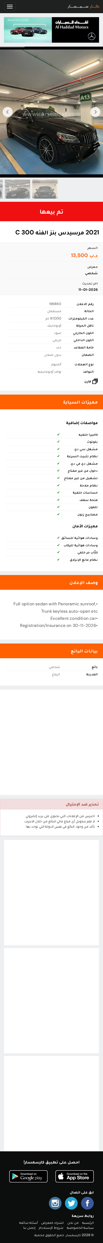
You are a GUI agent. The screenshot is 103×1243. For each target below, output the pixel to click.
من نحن (73, 1222)
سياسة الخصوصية (80, 1227)
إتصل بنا (29, 1227)
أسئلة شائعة (28, 1222)
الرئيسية (88, 1222)
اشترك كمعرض (52, 1222)
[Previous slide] (95, 112)
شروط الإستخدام (51, 1227)
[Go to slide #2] (17, 189)
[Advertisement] (51, 742)
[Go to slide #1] (44, 189)
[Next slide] (8, 112)
